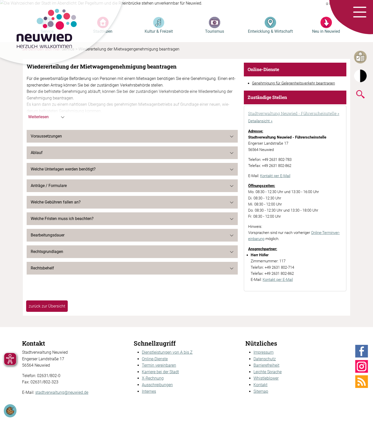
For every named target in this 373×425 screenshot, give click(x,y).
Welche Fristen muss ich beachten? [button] (62, 218)
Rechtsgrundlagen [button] (47, 251)
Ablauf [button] (37, 152)
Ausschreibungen (157, 384)
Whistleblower (266, 378)
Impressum (263, 352)
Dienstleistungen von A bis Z (167, 352)
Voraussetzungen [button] (46, 136)
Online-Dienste (155, 358)
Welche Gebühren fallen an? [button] (56, 202)
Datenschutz (264, 358)
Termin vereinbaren (159, 365)
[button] (359, 12)
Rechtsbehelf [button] (42, 268)
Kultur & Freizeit (159, 31)
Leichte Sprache (267, 371)
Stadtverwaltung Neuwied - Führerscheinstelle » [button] (293, 113)
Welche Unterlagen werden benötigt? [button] (63, 169)
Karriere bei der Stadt (160, 371)
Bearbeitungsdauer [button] (47, 235)
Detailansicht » (260, 121)
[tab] (295, 114)
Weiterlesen (38, 116)
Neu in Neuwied (326, 31)
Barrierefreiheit (266, 365)
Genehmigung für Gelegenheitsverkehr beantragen (293, 83)
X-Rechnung (153, 378)
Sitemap (260, 391)
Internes (149, 391)
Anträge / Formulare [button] (49, 185)
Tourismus (214, 31)
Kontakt (260, 384)
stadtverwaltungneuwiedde (61, 392)
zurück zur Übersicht (47, 306)
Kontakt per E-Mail (275, 176)
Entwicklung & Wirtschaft (270, 31)
